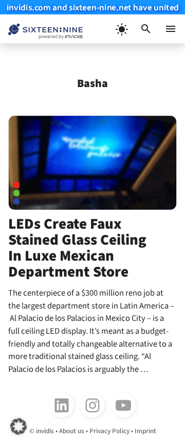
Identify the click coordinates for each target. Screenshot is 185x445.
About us (71, 431)
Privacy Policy (109, 431)
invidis (45, 431)
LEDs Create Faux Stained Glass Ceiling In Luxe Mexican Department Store (77, 248)
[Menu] (170, 28)
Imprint (145, 431)
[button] (146, 28)
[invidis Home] (41, 29)
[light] (121, 28)
